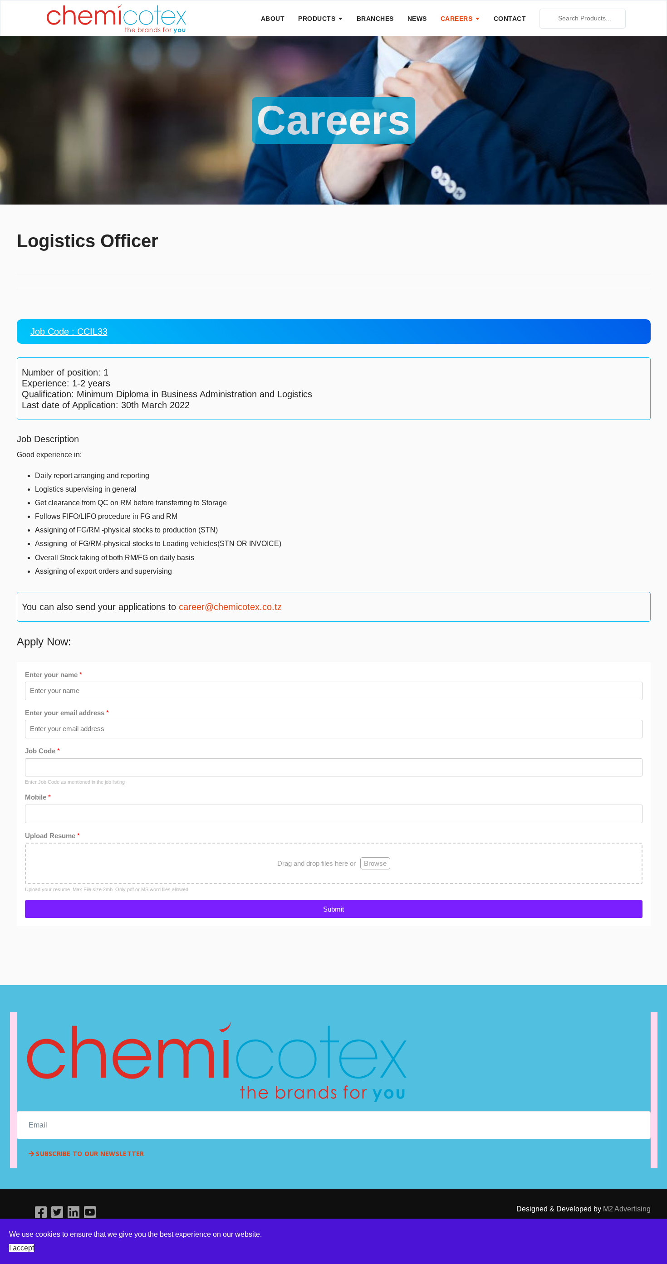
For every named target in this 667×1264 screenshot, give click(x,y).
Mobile (38, 797)
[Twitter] (57, 1212)
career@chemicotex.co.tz (230, 607)
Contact (510, 18)
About (273, 18)
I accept (21, 1248)
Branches (375, 18)
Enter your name (53, 674)
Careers (457, 18)
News (417, 18)
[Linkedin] (73, 1212)
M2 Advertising (627, 1209)
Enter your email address (67, 713)
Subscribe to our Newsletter (89, 1153)
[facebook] (41, 1212)
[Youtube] (90, 1212)
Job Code (42, 751)
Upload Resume (52, 835)
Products (316, 18)
